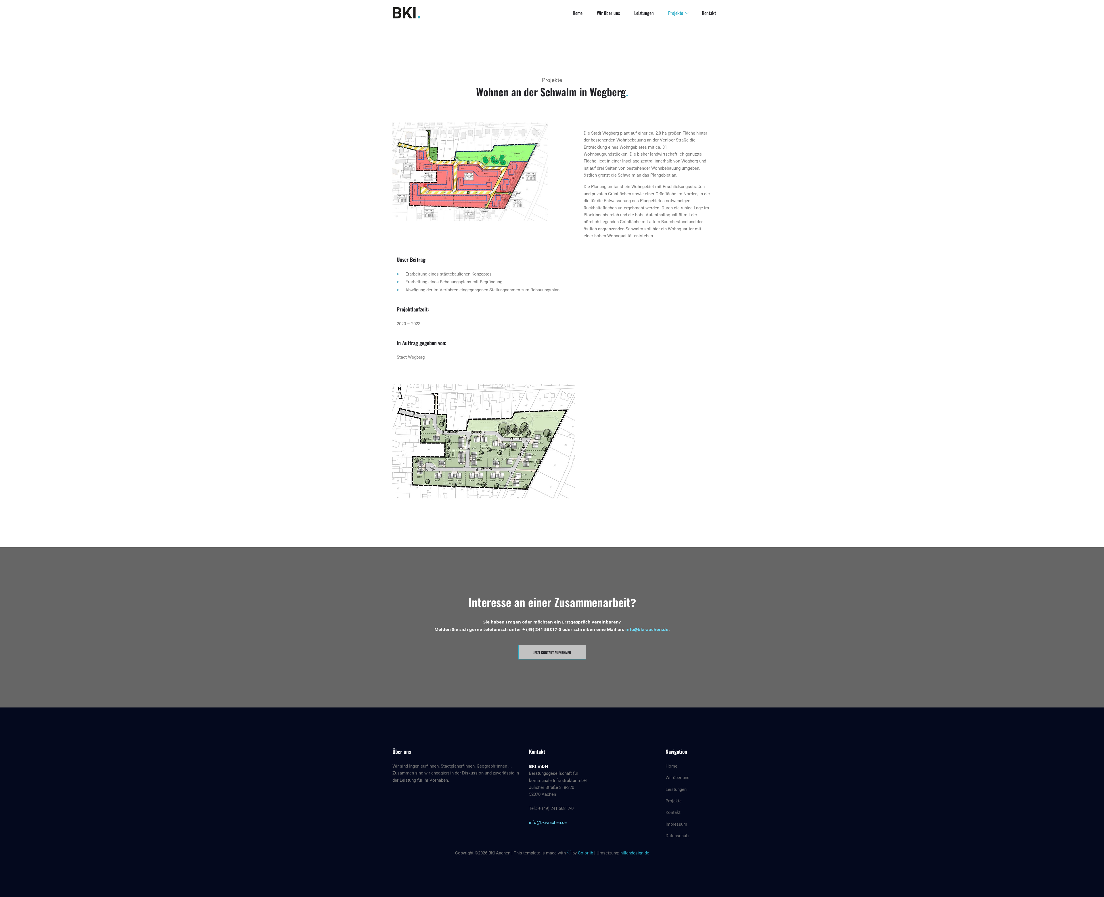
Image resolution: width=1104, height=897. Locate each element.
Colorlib (585, 853)
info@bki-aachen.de (646, 629)
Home (577, 12)
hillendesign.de (634, 853)
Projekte (675, 12)
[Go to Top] (1099, 882)
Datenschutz (677, 835)
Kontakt (709, 12)
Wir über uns (608, 12)
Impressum (676, 824)
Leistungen (644, 12)
